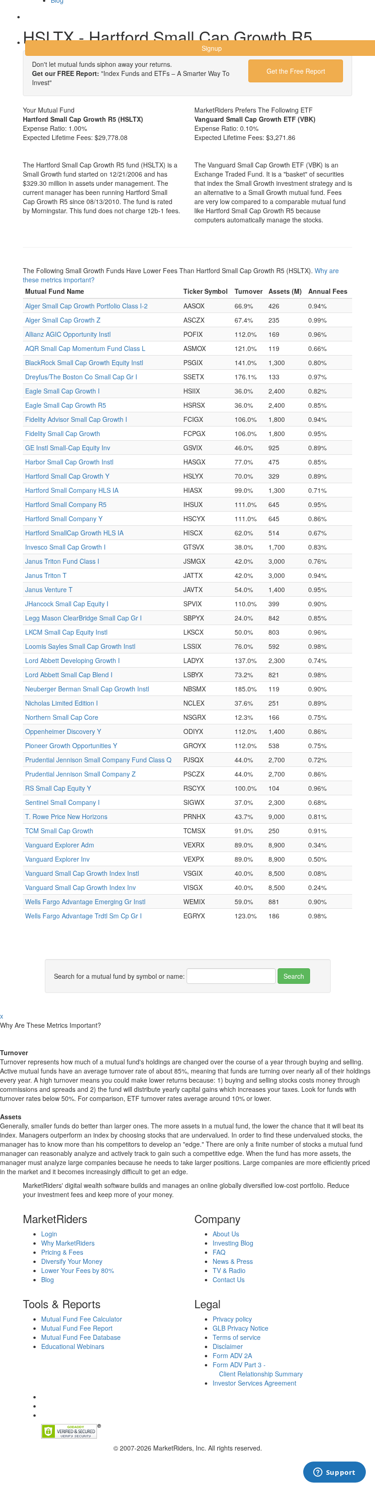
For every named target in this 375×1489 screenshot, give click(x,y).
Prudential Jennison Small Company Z (80, 773)
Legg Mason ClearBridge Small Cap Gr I (83, 617)
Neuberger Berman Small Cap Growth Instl (87, 688)
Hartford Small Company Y (63, 518)
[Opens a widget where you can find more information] (334, 1473)
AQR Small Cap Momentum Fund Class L (85, 348)
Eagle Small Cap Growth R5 (65, 405)
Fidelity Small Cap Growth (62, 433)
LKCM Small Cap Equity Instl (66, 632)
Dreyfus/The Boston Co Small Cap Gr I (81, 376)
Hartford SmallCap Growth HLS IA (74, 532)
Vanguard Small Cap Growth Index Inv (80, 887)
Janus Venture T (49, 589)
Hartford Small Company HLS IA (71, 490)
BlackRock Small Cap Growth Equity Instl (84, 362)
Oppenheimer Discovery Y (63, 731)
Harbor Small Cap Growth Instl (69, 461)
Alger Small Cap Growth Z (63, 319)
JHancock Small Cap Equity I (66, 603)
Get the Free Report (296, 71)
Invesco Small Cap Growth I (65, 546)
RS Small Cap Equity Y (58, 788)
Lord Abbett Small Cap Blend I (68, 674)
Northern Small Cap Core (61, 717)
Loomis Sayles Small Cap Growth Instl (80, 646)
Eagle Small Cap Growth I (62, 390)
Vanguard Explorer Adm (59, 844)
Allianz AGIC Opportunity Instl (68, 334)
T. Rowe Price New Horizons (66, 816)
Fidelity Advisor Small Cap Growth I (76, 419)
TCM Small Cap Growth (59, 830)
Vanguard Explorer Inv (57, 858)
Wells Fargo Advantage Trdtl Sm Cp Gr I (83, 915)
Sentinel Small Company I (62, 802)
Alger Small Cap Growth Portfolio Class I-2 (86, 305)
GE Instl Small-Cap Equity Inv (67, 447)
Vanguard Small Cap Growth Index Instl (82, 873)
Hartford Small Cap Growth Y (67, 475)
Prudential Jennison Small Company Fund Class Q (98, 759)
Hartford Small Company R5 (66, 504)
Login (41, 22)
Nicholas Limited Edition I (61, 702)
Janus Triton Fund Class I (62, 561)
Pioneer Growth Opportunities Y (71, 745)
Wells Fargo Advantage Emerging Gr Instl (85, 901)
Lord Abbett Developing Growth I (72, 660)
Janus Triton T (46, 575)
